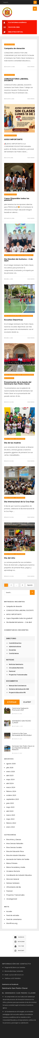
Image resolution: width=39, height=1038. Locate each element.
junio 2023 (10, 803)
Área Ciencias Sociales (14, 847)
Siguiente (30, 585)
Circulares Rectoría (16, 668)
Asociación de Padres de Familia (17, 859)
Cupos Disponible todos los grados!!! (16, 199)
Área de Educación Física (12, 315)
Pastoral (12, 671)
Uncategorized (9, 44)
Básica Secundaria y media (13, 374)
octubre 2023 (11, 795)
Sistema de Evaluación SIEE (19, 689)
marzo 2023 (10, 815)
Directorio (11, 638)
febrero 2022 (11, 823)
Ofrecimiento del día (13, 887)
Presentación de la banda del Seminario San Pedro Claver (17, 383)
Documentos (12, 681)
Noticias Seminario (10, 135)
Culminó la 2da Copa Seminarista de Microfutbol (22, 734)
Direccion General (12, 879)
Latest (28, 702)
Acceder (9, 911)
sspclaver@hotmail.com (16, 975)
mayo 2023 (10, 807)
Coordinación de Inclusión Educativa (19, 875)
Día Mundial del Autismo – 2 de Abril (18, 260)
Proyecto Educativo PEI (17, 693)
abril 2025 (10, 775)
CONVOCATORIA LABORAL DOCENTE (16, 80)
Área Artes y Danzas (13, 839)
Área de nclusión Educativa (15, 855)
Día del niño (9, 558)
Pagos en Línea (14, 27)
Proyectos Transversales (25, 255)
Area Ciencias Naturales (14, 843)
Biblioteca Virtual (15, 32)
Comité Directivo (15, 643)
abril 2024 (10, 783)
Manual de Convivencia (17, 686)
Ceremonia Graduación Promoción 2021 (20, 709)
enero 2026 (10, 771)
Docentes (12, 650)
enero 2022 (10, 827)
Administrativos (15, 647)
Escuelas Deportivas (13, 320)
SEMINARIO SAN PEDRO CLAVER (21, 722)
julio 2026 (9, 767)
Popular (12, 702)
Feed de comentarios (14, 919)
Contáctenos (14, 653)
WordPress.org (11, 923)
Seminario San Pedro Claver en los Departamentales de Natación (23, 748)
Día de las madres (12, 443)
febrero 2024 (11, 791)
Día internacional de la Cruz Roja (19, 502)
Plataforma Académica (17, 22)
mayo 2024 (10, 779)
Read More (30, 66)
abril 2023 (10, 811)
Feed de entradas (12, 915)
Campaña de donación (14, 48)
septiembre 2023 (12, 799)
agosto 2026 (11, 763)
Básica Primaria (9, 439)
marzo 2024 (10, 787)
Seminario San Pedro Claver (15, 988)
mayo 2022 (10, 819)
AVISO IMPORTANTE (13, 139)
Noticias (10, 660)
